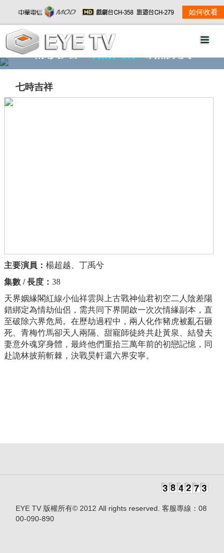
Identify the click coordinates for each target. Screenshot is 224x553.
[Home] (60, 52)
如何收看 (203, 12)
